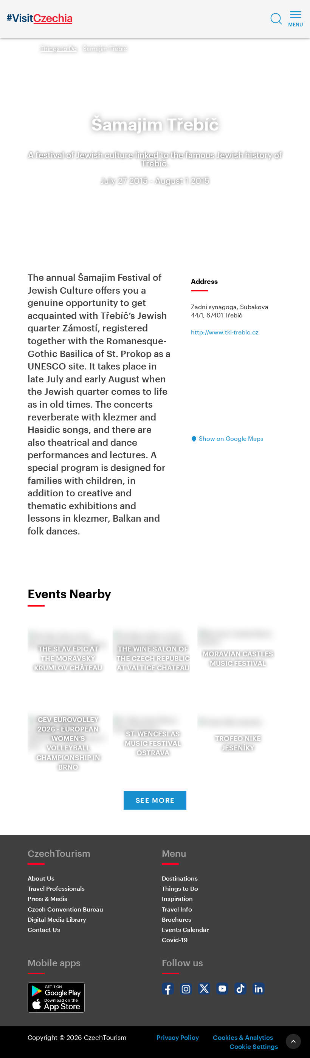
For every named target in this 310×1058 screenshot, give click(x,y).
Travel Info (177, 909)
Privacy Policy (178, 1037)
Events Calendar (185, 929)
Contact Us (44, 929)
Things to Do (58, 48)
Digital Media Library (57, 919)
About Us (41, 878)
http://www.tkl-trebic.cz (225, 332)
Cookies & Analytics (243, 1037)
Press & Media (48, 898)
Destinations (180, 878)
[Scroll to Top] (293, 1041)
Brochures (176, 919)
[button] (276, 19)
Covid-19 (175, 939)
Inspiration (177, 898)
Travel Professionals (56, 888)
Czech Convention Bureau (65, 909)
